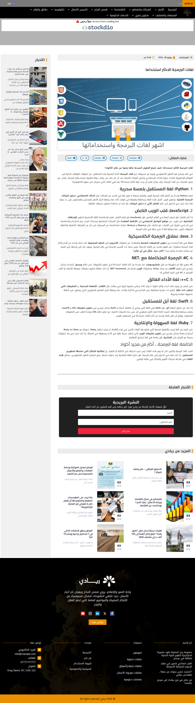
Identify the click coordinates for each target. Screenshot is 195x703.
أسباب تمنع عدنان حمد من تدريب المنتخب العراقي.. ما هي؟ (17, 152)
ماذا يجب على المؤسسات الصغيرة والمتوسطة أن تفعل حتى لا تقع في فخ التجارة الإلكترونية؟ (78, 502)
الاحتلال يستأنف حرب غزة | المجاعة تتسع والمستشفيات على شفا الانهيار (17, 71)
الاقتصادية (119, 9)
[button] (134, 158)
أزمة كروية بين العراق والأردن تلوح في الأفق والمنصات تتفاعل (16, 197)
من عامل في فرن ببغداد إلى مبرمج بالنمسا (174, 681)
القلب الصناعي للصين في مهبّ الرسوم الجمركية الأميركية (176, 665)
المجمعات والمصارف (166, 15)
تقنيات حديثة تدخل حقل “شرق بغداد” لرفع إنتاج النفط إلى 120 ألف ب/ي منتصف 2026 (146, 533)
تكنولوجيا (59, 9)
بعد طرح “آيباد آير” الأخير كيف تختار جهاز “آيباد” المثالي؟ (17, 133)
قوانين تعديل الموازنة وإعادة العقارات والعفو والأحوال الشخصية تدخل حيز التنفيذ (78, 470)
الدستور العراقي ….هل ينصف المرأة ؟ (163, 3)
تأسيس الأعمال (79, 9)
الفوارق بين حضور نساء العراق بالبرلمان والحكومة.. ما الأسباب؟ (16, 112)
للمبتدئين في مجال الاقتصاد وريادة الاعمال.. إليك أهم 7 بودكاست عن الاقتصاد (148, 502)
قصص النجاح (100, 9)
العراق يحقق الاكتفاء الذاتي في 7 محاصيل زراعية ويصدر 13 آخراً (78, 533)
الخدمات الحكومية (119, 15)
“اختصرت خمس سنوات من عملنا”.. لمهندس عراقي (175, 673)
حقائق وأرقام (41, 9)
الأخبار (161, 9)
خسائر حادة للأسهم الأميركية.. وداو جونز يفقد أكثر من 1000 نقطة (16, 217)
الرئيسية (172, 9)
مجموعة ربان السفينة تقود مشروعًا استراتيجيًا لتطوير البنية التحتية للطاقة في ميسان (16, 178)
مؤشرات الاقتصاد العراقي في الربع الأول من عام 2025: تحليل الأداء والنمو (16, 263)
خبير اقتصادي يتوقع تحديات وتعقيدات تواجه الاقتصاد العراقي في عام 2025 (17, 240)
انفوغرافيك (184, 57)
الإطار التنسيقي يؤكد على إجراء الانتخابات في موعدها (17, 282)
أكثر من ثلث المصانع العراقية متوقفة (17, 93)
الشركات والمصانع (141, 9)
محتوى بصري (142, 15)
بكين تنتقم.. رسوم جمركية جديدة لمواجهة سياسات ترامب (16, 302)
